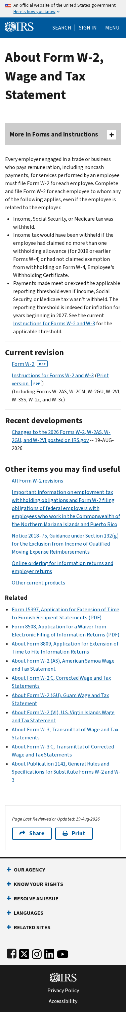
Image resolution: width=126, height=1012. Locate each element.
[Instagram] (37, 952)
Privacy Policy (63, 990)
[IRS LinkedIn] (49, 952)
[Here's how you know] (63, 8)
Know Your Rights (38, 884)
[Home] (19, 26)
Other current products (38, 582)
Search (61, 27)
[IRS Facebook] (11, 952)
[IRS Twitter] (24, 952)
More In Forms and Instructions (54, 134)
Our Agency (29, 869)
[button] (88, 27)
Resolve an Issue (36, 898)
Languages (28, 912)
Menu (112, 27)
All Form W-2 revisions (37, 480)
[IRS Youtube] (63, 952)
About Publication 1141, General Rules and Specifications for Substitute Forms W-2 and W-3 (66, 771)
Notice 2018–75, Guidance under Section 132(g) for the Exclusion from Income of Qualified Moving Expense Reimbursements (65, 543)
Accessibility (63, 1001)
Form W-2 (29, 364)
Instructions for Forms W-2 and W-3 (54, 323)
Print (78, 833)
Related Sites (32, 927)
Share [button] (36, 833)
